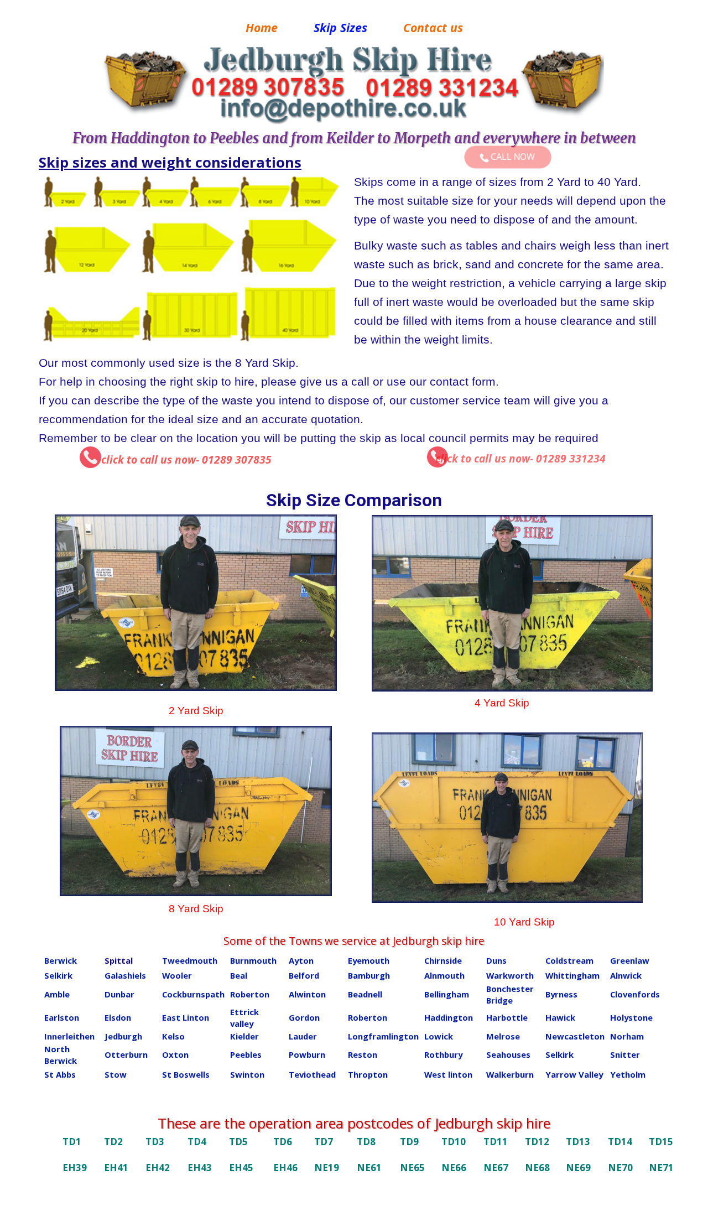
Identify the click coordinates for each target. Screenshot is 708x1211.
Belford (304, 975)
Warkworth (510, 975)
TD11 (495, 1141)
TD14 (620, 1141)
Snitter (625, 1054)
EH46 (285, 1167)
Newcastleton (575, 1036)
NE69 (578, 1167)
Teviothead (312, 1074)
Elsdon (118, 1017)
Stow (116, 1074)
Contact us (433, 27)
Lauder (303, 1036)
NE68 (537, 1167)
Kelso (173, 1036)
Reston (362, 1054)
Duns (496, 960)
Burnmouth (253, 960)
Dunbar (119, 994)
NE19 (326, 1167)
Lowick (438, 1036)
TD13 (578, 1141)
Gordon (304, 1017)
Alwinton (307, 994)
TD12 (537, 1141)
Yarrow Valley (574, 1074)
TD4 (197, 1141)
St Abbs (60, 1074)
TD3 (154, 1141)
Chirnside (443, 960)
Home (262, 27)
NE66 (453, 1167)
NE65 (412, 1167)
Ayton (301, 960)
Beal (238, 975)
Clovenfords (635, 994)
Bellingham (446, 994)
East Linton (185, 1017)
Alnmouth (444, 975)
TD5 (238, 1141)
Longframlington (383, 1036)
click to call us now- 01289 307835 (186, 460)
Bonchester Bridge (510, 994)
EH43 (200, 1167)
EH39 (75, 1167)
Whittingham (572, 975)
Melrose (503, 1036)
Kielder (244, 1036)
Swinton (247, 1074)
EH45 (241, 1167)
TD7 (323, 1141)
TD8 (366, 1141)
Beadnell (365, 994)
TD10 (453, 1141)
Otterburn (126, 1054)
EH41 (116, 1167)
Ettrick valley (244, 1017)
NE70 (620, 1167)
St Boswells (186, 1074)
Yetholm (627, 1074)
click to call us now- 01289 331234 (520, 458)
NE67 (495, 1167)
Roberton (249, 994)
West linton (448, 1074)
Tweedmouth (189, 960)
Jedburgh (123, 1036)
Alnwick (626, 975)
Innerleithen (69, 1036)
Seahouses (508, 1054)
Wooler (177, 975)
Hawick (560, 1017)
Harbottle (507, 1017)
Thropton (368, 1074)
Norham (627, 1036)
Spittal (119, 960)
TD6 (282, 1141)
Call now (512, 157)
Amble (57, 994)
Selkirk (58, 975)
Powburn (307, 1054)
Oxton (175, 1054)
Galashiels (125, 975)
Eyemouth (368, 960)
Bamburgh (369, 975)
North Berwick (60, 1054)
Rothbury (443, 1054)
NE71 (661, 1167)
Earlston (61, 1017)
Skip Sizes (340, 27)
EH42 (157, 1167)
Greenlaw (629, 960)
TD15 (661, 1141)
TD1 (72, 1141)
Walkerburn (510, 1074)
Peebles (246, 1054)
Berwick (60, 960)
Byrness (561, 994)
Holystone (631, 1017)
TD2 (113, 1141)
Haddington (448, 1017)
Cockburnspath (193, 994)
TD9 (409, 1141)
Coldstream (569, 960)
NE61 (369, 1167)
